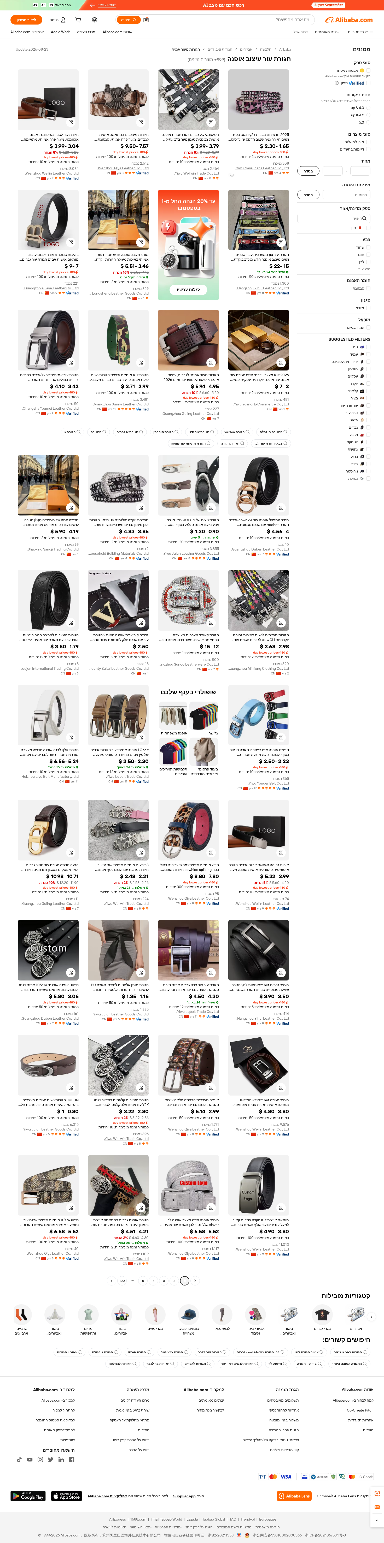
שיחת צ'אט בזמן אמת (132, 1410)
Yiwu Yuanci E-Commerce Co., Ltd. (261, 404)
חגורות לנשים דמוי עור (237, 1364)
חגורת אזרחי (137, 1352)
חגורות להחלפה (120, 1364)
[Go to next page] (111, 1280)
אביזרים (246, 49)
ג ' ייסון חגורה (307, 1364)
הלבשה (265, 49)
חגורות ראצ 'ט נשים (348, 1352)
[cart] (78, 21)
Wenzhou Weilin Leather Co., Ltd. (52, 173)
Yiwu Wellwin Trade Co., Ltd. (196, 173)
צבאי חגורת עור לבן (268, 443)
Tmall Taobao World (166, 1519)
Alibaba (285, 49)
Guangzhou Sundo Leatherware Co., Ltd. (188, 664)
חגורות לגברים (195, 1364)
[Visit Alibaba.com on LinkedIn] (61, 1459)
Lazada (192, 1519)
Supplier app (184, 1496)
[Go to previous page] (195, 1280)
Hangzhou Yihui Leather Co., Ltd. (262, 288)
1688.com (138, 1519)
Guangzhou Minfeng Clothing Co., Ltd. (258, 668)
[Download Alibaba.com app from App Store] (66, 1496)
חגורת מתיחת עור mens (188, 443)
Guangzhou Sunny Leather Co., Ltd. (120, 404)
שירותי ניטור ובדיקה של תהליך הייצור (271, 1440)
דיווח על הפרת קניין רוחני (130, 1440)
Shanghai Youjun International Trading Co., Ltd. (48, 668)
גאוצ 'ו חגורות (67, 1352)
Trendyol (248, 1519)
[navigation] (333, 666)
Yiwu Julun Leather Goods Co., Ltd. (191, 553)
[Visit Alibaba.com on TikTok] (19, 1459)
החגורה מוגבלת (271, 432)
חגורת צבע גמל (172, 1352)
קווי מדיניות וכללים (284, 1450)
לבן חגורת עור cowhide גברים (258, 1352)
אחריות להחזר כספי (284, 1410)
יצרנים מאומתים (211, 1400)
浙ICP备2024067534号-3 (325, 1535)
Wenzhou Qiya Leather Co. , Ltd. (123, 168)
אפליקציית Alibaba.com (107, 1496)
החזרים (143, 1430)
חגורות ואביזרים (220, 49)
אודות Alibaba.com (358, 1389)
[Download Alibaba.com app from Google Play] (28, 1496)
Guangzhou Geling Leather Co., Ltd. (190, 413)
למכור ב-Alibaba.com (58, 1400)
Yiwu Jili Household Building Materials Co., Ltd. (118, 553)
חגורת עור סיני (199, 432)
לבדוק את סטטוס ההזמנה (55, 1420)
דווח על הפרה (139, 1450)
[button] (146, 20)
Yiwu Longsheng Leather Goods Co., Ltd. (118, 293)
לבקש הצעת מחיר (210, 1410)
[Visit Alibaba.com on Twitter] (51, 1459)
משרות (368, 1430)
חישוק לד (275, 1364)
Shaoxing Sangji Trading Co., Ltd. (53, 549)
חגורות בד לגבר (158, 1364)
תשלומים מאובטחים (283, 1400)
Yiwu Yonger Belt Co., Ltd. (268, 783)
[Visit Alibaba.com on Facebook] (71, 1459)
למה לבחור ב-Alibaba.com (353, 1400)
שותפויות (67, 1440)
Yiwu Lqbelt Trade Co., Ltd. (127, 776)
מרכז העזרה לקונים (134, 1400)
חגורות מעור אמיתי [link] (185, 49)
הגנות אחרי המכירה (284, 1430)
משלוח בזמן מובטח (284, 1420)
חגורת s (69, 432)
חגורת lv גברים (127, 432)
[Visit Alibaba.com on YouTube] (30, 1459)
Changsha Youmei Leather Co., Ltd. (50, 408)
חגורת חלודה (230, 443)
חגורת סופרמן (163, 432)
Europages (268, 1519)
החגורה (96, 432)
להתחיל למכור (64, 1410)
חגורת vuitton (234, 432)
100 (122, 1281)
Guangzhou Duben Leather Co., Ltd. (260, 549)
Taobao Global (213, 1519)
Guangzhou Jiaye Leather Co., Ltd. (51, 288)
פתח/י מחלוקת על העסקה (129, 1420)
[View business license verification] (239, 1535)
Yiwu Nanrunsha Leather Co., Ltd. (262, 168)
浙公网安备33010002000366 (277, 1535)
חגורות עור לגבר (210, 1352)
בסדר (308, 171)
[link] (377, 1493)
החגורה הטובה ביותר (347, 1364)
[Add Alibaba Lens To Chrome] (294, 1496)
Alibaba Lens (345, 1496)
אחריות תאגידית (361, 1420)
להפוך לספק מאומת (59, 1430)
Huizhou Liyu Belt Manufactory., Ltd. (50, 776)
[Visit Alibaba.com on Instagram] (40, 1459)
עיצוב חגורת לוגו (306, 1352)
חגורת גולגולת (102, 1352)
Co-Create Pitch (360, 1410)
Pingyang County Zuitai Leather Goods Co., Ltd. (118, 668)
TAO (232, 1519)
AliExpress (117, 1519)
